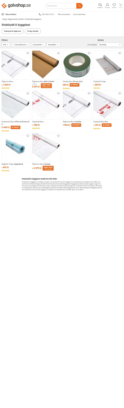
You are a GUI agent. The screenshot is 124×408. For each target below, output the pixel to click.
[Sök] (79, 6)
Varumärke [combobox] (52, 45)
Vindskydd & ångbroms (12, 31)
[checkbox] (20, 45)
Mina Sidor (107, 7)
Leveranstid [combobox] (37, 45)
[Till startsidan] (16, 5)
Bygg (4, 19)
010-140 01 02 (47, 14)
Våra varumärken (64, 14)
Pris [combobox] (4, 45)
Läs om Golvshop (79, 14)
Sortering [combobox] (102, 45)
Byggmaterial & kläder (16, 19)
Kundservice (100, 7)
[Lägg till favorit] (27, 53)
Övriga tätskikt (32, 31)
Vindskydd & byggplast (33, 19)
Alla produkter (10, 14)
